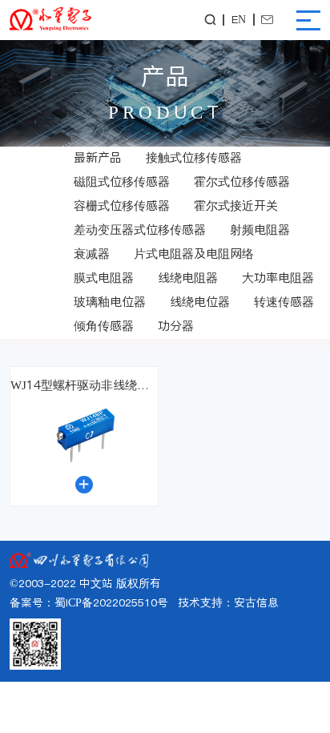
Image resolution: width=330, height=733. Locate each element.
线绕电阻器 (188, 277)
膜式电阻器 (104, 277)
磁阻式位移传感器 (122, 181)
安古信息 (256, 602)
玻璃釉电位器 (110, 301)
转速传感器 (284, 301)
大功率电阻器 (278, 277)
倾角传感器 (104, 325)
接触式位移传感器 (194, 157)
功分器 (176, 325)
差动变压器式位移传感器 (140, 229)
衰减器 (92, 253)
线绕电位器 (200, 301)
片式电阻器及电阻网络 (194, 253)
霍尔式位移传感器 (242, 181)
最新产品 (98, 157)
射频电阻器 (260, 229)
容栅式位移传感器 (122, 205)
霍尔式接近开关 (236, 205)
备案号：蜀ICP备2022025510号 (89, 602)
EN (238, 20)
